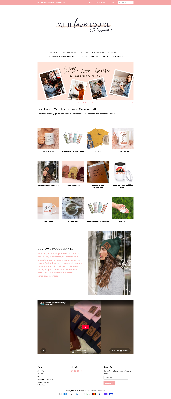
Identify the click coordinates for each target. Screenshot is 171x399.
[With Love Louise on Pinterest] (78, 371)
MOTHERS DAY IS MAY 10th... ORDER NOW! (51, 2)
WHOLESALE (118, 56)
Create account (101, 2)
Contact (41, 374)
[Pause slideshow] (133, 102)
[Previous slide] (79, 102)
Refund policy (42, 385)
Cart (113, 2)
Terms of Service (43, 382)
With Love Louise (85, 391)
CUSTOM (84, 52)
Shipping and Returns (45, 379)
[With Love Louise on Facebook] (75, 371)
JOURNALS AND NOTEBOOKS (61, 56)
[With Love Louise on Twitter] (71, 371)
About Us (41, 371)
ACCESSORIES (98, 52)
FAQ (39, 377)
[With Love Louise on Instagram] (81, 371)
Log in (90, 2)
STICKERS (82, 56)
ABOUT (106, 56)
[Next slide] (92, 102)
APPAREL (95, 56)
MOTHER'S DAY (69, 52)
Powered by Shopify (98, 391)
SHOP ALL (54, 52)
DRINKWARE (113, 52)
